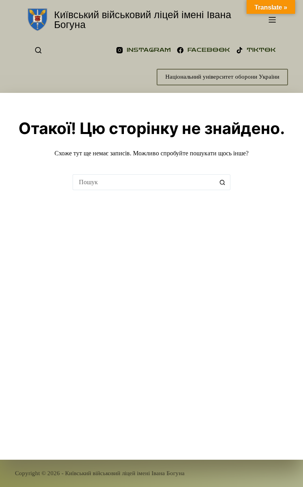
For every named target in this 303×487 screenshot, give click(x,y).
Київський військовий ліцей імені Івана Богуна (142, 19)
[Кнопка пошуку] (222, 182)
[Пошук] (38, 50)
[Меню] (272, 19)
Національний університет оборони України (222, 77)
